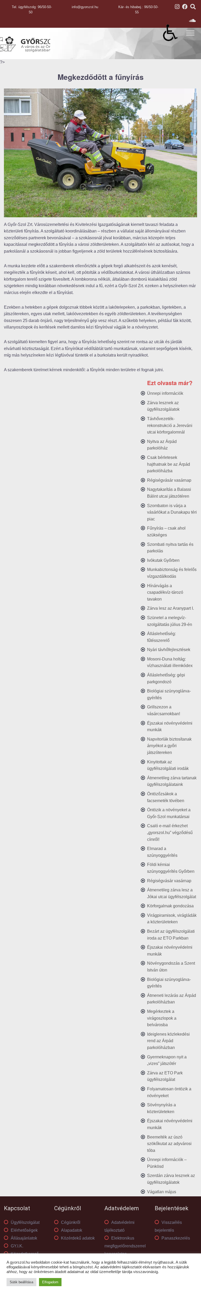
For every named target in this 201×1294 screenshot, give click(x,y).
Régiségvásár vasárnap (169, 480)
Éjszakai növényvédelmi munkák (169, 726)
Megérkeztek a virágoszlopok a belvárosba (161, 1018)
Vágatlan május (161, 1192)
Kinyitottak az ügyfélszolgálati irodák (168, 765)
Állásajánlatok (24, 1238)
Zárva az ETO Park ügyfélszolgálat (165, 1076)
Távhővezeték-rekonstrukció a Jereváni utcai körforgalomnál (169, 425)
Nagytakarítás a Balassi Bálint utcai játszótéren (169, 492)
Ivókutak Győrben (163, 560)
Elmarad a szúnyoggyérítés (162, 852)
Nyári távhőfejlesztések (168, 649)
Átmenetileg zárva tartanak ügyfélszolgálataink (172, 781)
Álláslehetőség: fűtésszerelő (161, 637)
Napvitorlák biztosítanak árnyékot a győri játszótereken (169, 746)
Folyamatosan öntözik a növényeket (169, 1092)
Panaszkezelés (175, 1238)
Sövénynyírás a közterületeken (161, 1108)
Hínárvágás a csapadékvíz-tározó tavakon (165, 592)
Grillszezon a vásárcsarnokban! (163, 710)
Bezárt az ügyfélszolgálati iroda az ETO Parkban (171, 934)
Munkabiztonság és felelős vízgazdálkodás (172, 573)
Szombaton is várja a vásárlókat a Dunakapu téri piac (172, 512)
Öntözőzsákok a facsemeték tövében (165, 797)
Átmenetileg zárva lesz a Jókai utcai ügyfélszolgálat (171, 893)
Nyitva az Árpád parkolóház (162, 445)
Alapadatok (71, 1230)
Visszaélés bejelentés (168, 1226)
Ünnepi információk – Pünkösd (167, 1163)
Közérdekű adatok (78, 1238)
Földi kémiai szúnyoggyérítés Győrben (170, 868)
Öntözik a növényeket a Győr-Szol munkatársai (169, 813)
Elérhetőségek (24, 1230)
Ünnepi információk (165, 393)
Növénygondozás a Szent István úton (171, 966)
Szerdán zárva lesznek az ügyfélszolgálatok (171, 1179)
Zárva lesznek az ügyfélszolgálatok (163, 406)
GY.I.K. (17, 1246)
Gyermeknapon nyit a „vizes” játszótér (167, 1060)
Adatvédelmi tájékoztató (119, 1226)
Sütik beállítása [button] (21, 1282)
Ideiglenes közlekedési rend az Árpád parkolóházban (168, 1041)
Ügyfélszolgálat (25, 1222)
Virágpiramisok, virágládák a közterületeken (172, 918)
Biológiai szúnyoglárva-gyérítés (169, 694)
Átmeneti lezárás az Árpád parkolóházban (171, 998)
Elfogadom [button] (50, 1282)
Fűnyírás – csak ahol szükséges (166, 531)
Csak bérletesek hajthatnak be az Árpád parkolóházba (168, 464)
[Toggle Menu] (190, 32)
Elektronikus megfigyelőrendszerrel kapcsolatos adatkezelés (125, 1250)
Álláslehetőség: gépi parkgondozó (166, 678)
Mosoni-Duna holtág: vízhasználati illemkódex (170, 662)
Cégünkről (70, 1222)
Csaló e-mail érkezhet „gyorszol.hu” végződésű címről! (170, 832)
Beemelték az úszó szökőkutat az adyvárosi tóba (169, 1144)
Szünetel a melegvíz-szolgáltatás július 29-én (169, 621)
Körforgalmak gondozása (170, 906)
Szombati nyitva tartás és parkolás (170, 547)
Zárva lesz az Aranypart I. (170, 608)
